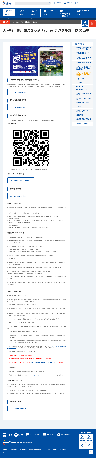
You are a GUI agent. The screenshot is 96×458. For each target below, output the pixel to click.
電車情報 (34, 12)
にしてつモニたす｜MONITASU (82, 110)
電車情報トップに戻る (82, 124)
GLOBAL (79, 3)
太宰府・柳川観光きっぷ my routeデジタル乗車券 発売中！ (83, 68)
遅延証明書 (79, 115)
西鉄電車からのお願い (83, 103)
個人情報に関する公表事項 (35, 449)
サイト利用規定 (62, 449)
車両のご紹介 (80, 79)
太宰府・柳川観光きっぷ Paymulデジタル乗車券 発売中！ (24, 19)
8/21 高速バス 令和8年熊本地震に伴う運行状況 (25, 22)
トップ (4, 19)
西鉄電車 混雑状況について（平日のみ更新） (83, 48)
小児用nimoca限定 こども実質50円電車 (83, 53)
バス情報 (21, 12)
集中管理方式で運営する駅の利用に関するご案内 (83, 119)
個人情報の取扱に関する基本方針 (19, 449)
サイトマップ (6, 449)
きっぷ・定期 (83, 86)
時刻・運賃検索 (9, 12)
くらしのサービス (49, 12)
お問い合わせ (51, 434)
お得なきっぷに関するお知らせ (83, 93)
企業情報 (58, 3)
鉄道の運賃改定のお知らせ (83, 62)
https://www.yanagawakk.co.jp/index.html (43, 362)
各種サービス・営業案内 (84, 98)
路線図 (80, 82)
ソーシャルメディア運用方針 (50, 449)
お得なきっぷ (83, 90)
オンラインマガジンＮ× (83, 12)
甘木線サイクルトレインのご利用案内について (83, 58)
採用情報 (69, 3)
